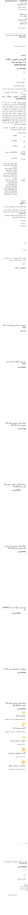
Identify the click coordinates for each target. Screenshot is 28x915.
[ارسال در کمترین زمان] (23, 737)
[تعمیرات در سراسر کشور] (23, 762)
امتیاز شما (23, 220)
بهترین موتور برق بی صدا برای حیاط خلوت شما (16, 833)
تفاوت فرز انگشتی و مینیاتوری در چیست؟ (17, 836)
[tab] (21, 92)
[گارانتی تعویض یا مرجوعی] (23, 749)
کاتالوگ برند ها (23, 818)
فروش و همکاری (23, 808)
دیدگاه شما (23, 225)
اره (13, 33)
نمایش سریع (20, 322)
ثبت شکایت (24, 805)
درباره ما (25, 799)
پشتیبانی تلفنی (20, 716)
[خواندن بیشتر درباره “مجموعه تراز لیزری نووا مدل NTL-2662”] (24, 322)
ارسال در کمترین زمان (17, 741)
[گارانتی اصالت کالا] (23, 725)
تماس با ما (24, 795)
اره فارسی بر (8, 33)
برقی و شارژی (18, 33)
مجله (26, 802)
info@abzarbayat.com (21, 791)
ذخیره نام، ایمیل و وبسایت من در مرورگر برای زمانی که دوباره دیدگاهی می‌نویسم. (15, 259)
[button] (24, 359)
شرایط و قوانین (23, 815)
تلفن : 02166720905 (22, 785)
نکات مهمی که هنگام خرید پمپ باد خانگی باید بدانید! (15, 830)
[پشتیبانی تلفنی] (23, 712)
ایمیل (24, 249)
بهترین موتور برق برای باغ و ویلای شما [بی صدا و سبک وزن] (14, 827)
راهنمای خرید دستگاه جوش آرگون (19, 838)
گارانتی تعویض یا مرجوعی (16, 753)
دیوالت (24, 90)
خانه (25, 33)
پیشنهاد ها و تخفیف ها (22, 821)
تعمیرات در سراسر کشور (16, 765)
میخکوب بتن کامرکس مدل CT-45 (15, 669)
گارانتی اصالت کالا (19, 728)
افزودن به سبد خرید (20, 82)
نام (25, 243)
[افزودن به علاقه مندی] (16, 322)
